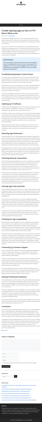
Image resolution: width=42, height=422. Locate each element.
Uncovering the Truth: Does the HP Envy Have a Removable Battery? (16, 397)
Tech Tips (5, 330)
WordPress (30, 420)
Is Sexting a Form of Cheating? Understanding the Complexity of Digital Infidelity (19, 400)
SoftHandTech (19, 420)
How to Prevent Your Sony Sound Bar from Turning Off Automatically (16, 389)
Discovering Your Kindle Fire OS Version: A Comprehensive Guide (16, 393)
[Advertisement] (21, 15)
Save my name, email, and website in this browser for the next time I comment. (20, 362)
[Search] (15, 376)
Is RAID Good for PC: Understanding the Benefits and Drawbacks (15, 395)
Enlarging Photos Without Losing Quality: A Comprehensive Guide (16, 391)
